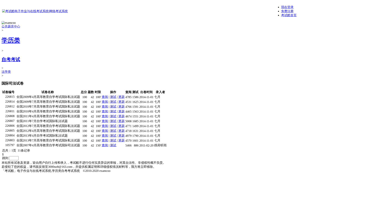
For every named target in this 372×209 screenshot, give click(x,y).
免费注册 (287, 11)
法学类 (6, 71)
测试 (113, 97)
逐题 (121, 97)
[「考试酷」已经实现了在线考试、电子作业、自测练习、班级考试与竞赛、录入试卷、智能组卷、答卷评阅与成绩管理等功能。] (35, 11)
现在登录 (287, 7)
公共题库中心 (11, 26)
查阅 (105, 97)
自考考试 (11, 59)
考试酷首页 (289, 15)
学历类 (11, 40)
